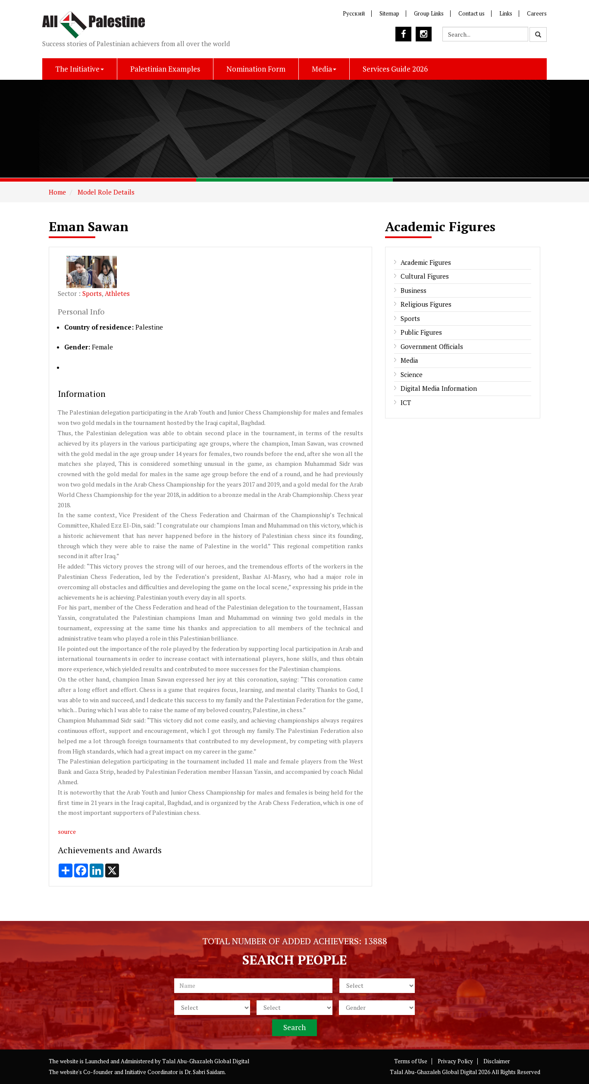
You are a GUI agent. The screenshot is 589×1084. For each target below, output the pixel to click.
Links (505, 13)
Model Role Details (105, 192)
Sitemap (389, 13)
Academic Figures (426, 262)
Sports (92, 293)
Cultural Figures (425, 276)
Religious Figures (426, 304)
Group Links (429, 13)
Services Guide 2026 (395, 69)
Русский (354, 13)
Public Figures (421, 332)
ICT (406, 402)
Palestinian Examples (165, 69)
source (67, 831)
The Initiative (77, 69)
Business (413, 290)
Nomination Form (255, 69)
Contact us (471, 13)
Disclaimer (496, 1061)
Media (322, 69)
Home (57, 192)
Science (412, 374)
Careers (537, 13)
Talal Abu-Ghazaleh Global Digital (205, 1061)
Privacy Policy (455, 1061)
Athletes (117, 293)
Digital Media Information (439, 388)
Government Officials (432, 346)
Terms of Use (410, 1061)
